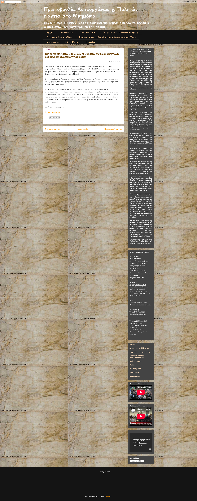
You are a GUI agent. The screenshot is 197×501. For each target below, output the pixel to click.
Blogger (108, 496)
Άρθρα (132, 344)
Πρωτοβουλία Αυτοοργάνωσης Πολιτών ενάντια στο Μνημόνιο (90, 12)
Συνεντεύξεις (134, 372)
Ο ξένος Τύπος (135, 361)
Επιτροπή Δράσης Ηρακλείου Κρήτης (121, 32)
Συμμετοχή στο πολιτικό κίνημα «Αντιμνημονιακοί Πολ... (107, 37)
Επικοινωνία (52, 42)
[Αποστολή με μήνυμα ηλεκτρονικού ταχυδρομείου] (50, 117)
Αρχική (50, 32)
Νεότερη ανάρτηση (52, 129)
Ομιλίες (132, 365)
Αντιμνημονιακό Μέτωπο (139, 348)
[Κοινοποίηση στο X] (55, 117)
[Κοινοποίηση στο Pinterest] (59, 117)
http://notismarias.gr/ (52, 112)
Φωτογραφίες (135, 376)
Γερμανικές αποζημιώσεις (140, 352)
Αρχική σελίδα (82, 129)
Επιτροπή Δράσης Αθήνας (59, 37)
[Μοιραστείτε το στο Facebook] (57, 117)
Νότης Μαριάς (72, 42)
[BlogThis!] (53, 117)
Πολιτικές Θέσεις (88, 32)
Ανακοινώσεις (66, 32)
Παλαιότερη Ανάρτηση (113, 129)
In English (90, 42)
